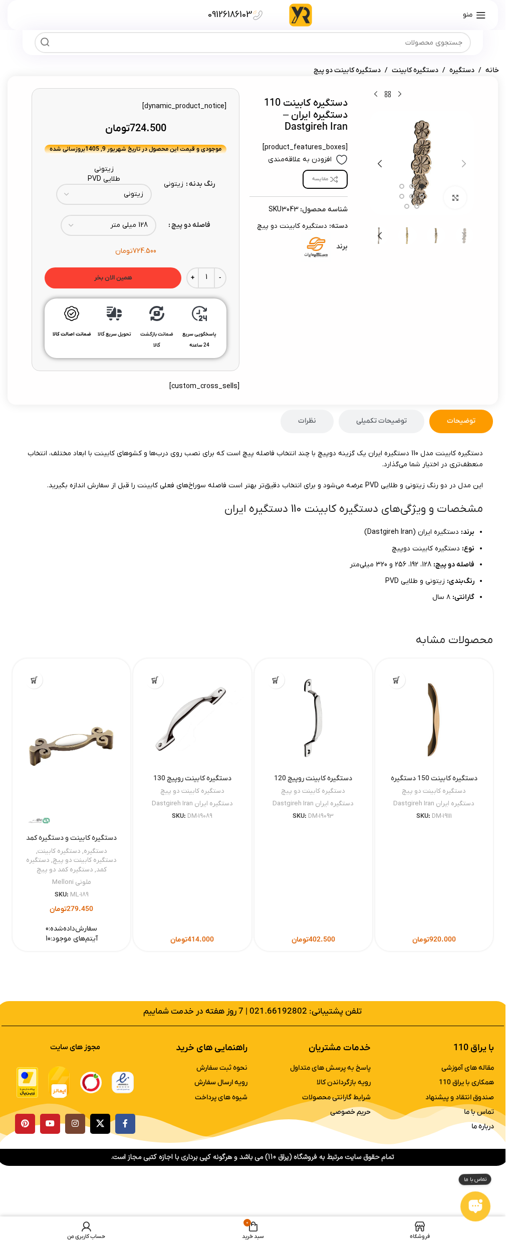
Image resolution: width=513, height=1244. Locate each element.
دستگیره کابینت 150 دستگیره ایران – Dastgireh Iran (434, 783)
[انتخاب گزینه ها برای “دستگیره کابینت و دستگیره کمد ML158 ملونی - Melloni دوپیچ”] (34, 680)
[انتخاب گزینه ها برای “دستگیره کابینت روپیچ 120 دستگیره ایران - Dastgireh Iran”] (276, 680)
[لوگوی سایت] (300, 15)
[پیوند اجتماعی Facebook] (125, 1124)
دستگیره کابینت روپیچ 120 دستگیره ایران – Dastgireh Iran (313, 783)
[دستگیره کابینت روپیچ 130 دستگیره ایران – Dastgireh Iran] (192, 717)
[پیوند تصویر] (123, 1082)
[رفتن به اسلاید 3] (401, 186)
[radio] (104, 169)
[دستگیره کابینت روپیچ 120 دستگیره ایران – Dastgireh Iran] (313, 717)
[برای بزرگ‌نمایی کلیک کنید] (455, 197)
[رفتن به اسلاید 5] (411, 196)
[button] (464, 164)
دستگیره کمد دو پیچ (65, 869)
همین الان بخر (113, 277)
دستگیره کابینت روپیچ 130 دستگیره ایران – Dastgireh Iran (192, 783)
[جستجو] (45, 42)
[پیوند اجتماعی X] (100, 1124)
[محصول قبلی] (400, 94)
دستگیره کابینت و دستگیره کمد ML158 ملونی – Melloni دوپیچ (71, 843)
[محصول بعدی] (376, 94)
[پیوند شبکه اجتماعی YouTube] (50, 1124)
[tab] (461, 421)
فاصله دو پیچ (190, 225)
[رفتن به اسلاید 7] (416, 206)
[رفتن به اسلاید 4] (421, 196)
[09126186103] (257, 15)
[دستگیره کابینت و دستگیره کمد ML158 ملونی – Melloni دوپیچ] (71, 747)
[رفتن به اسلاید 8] (406, 206)
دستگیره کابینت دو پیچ (347, 70)
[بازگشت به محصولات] (388, 94)
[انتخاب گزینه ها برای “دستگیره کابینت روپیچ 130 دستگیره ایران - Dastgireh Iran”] (154, 680)
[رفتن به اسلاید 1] (421, 186)
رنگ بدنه (202, 184)
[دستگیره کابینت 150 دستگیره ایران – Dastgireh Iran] (434, 717)
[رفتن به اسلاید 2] (411, 186)
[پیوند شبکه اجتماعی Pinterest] (25, 1124)
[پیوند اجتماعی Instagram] (75, 1124)
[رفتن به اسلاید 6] (401, 196)
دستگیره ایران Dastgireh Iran (433, 803)
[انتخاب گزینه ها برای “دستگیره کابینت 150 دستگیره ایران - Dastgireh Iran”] (396, 680)
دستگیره (461, 70)
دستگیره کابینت (415, 70)
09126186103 (230, 15)
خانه (492, 70)
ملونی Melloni (71, 882)
